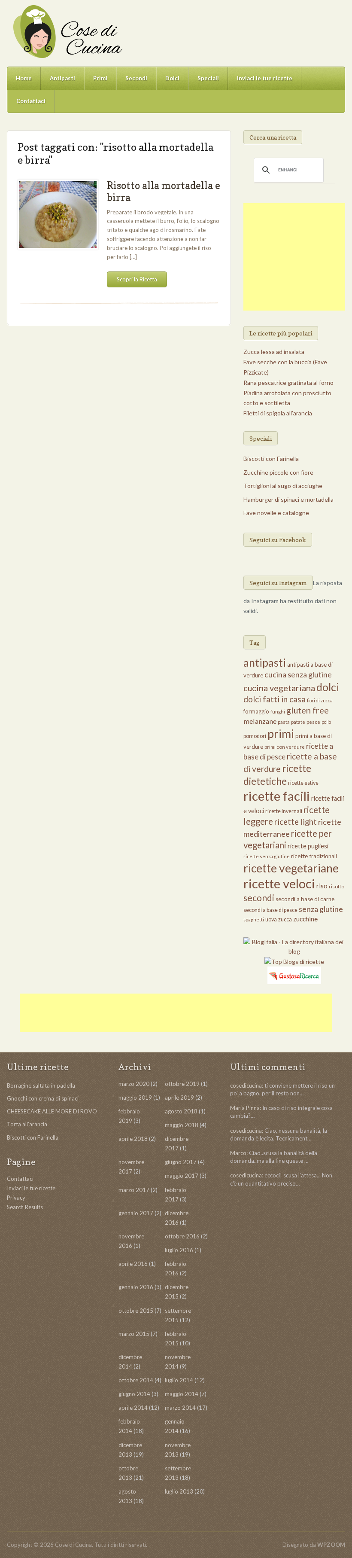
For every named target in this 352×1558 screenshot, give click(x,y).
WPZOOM (331, 1544)
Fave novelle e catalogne (276, 512)
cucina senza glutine (298, 674)
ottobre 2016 (182, 1236)
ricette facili (276, 795)
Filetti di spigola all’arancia (277, 413)
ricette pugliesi (308, 846)
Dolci (172, 78)
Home (24, 78)
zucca (285, 919)
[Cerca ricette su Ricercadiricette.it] (294, 960)
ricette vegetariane (291, 868)
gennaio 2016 (135, 1287)
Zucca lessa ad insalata (273, 351)
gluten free (307, 710)
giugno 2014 (134, 1393)
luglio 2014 (179, 1380)
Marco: (239, 1152)
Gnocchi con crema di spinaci (43, 1098)
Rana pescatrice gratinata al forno (288, 382)
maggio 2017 (181, 1175)
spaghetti (253, 919)
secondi (258, 897)
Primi (100, 78)
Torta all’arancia (27, 1124)
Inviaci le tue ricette (264, 78)
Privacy (16, 1197)
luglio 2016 (179, 1250)
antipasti (264, 662)
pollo (326, 722)
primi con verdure (284, 747)
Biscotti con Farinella (271, 458)
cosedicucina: (246, 1085)
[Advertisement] (297, 257)
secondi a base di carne (305, 899)
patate (298, 722)
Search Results (25, 1207)
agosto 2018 (181, 1111)
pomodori (254, 736)
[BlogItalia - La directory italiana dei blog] (294, 946)
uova (271, 919)
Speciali (208, 78)
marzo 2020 (133, 1083)
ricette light (295, 821)
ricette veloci (279, 883)
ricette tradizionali (314, 856)
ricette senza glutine (266, 856)
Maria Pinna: (245, 1107)
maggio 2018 (181, 1125)
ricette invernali (283, 811)
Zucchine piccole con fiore (278, 472)
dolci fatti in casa (274, 699)
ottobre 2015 (135, 1310)
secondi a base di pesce (270, 910)
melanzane (259, 721)
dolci (327, 687)
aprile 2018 (133, 1138)
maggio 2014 (181, 1393)
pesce (313, 722)
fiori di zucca (320, 700)
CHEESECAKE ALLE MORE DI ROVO (52, 1111)
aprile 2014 (133, 1407)
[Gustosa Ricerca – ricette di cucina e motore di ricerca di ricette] (294, 974)
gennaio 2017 (135, 1213)
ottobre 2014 (135, 1380)
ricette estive (303, 783)
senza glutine (321, 909)
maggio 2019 (135, 1097)
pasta (284, 722)
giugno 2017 (181, 1162)
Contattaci (31, 101)
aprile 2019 (179, 1097)
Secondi (136, 78)
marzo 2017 (133, 1189)
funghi (277, 711)
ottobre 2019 (182, 1083)
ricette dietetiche (277, 774)
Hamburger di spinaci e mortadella (288, 499)
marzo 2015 (133, 1333)
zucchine (305, 919)
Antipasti (62, 78)
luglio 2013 (179, 1491)
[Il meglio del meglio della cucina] (67, 31)
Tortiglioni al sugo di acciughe (282, 485)
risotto (336, 886)
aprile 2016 (133, 1263)
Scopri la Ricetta (137, 279)
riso (322, 886)
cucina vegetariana (279, 688)
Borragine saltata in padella (41, 1085)
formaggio (256, 711)
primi (280, 734)
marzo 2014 (180, 1407)
